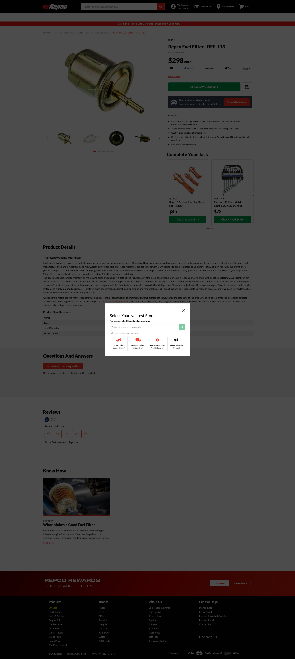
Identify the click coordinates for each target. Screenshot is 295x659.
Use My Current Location (126, 333)
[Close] (183, 310)
